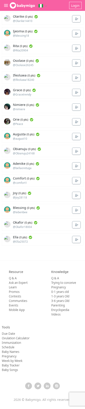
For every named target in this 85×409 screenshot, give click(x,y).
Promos (14, 292)
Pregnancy (58, 287)
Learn (13, 287)
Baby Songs (10, 370)
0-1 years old (60, 292)
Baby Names (10, 352)
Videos (56, 314)
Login (75, 5)
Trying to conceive (63, 283)
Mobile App (17, 310)
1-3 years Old (60, 296)
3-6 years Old (60, 301)
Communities (18, 301)
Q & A (13, 278)
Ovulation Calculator (15, 338)
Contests (15, 296)
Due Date (8, 334)
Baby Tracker (10, 365)
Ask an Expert (18, 283)
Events (13, 305)
